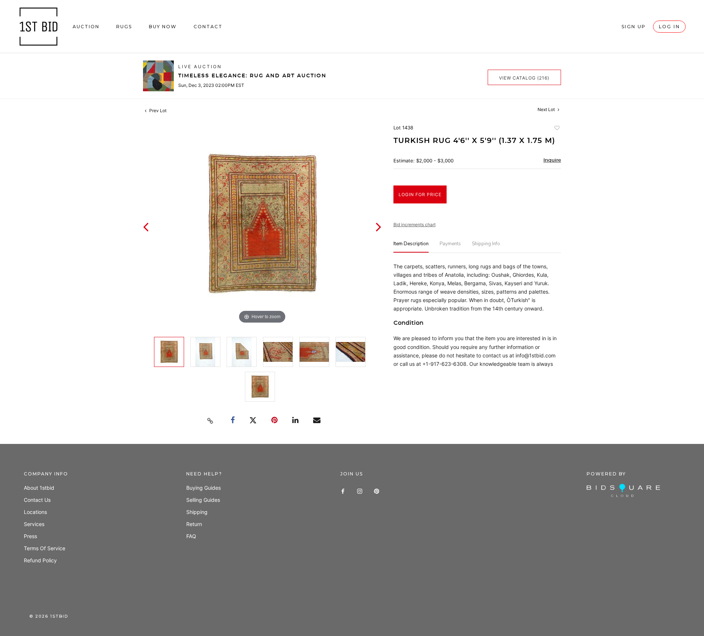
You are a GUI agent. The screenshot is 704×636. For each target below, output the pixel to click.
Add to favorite (556, 129)
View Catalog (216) (524, 78)
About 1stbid (39, 488)
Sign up (634, 26)
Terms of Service (44, 548)
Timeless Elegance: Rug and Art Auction (252, 75)
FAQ (191, 536)
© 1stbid (48, 616)
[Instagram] (359, 490)
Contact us (37, 500)
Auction (86, 26)
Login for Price (420, 194)
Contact (208, 26)
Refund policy (40, 560)
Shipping (197, 512)
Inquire (552, 160)
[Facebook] (342, 490)
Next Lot (547, 109)
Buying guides (203, 488)
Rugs (124, 26)
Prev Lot (157, 110)
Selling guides (203, 500)
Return (194, 524)
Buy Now (163, 26)
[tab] (411, 247)
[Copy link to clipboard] (210, 420)
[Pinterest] (376, 490)
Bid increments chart (414, 224)
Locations (35, 512)
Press (30, 536)
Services (34, 524)
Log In (669, 26)
